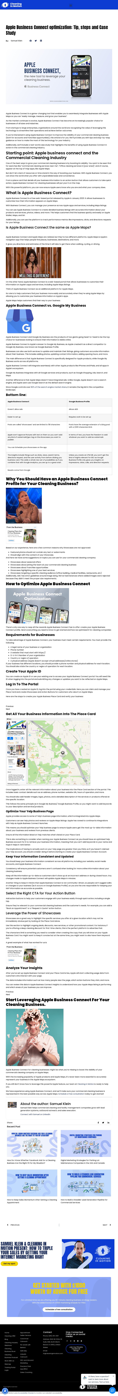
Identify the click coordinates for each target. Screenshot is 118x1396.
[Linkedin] (74, 1341)
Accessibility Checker (26, 1393)
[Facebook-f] (67, 1341)
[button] (71, 5)
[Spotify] (81, 1341)
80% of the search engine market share (48, 387)
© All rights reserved (10, 1387)
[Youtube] (78, 1341)
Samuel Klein (16, 40)
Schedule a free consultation (71, 1094)
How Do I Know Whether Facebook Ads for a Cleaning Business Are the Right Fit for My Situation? (31, 1161)
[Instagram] (70, 1341)
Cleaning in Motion (85, 1084)
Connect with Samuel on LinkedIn (35, 1114)
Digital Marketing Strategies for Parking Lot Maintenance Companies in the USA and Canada (83, 1161)
